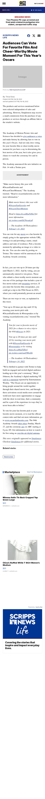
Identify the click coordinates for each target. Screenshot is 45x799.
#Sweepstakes (14, 346)
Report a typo (8, 457)
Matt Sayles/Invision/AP (18, 90)
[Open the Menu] (4, 3)
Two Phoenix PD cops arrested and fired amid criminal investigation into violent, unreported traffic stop (22, 22)
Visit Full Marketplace (34, 472)
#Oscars (19, 331)
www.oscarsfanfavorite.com (16, 420)
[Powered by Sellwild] (39, 607)
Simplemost (36, 438)
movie (23, 234)
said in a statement (10, 379)
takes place (22, 423)
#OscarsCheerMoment (18, 208)
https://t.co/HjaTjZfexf (25, 213)
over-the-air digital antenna (28, 433)
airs (22, 426)
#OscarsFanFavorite (17, 205)
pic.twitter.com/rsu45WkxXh (21, 352)
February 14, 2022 (17, 228)
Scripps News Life (11, 36)
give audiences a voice (32, 136)
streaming (26, 283)
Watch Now (38, 3)
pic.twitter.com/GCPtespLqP (21, 220)
